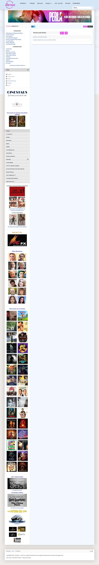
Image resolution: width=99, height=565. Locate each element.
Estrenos (23, 3)
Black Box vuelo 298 (10, 52)
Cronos (7, 50)
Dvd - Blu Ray (59, 3)
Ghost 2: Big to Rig (10, 42)
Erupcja (19, 39)
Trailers (32, 3)
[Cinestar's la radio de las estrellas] (17, 93)
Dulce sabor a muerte (11, 53)
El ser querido (9, 36)
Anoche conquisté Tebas (12, 39)
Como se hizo (11, 76)
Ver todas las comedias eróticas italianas (17, 226)
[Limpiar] (66, 33)
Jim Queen (8, 63)
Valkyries (8, 60)
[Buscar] (62, 33)
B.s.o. (9, 85)
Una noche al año (10, 34)
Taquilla (48, 3)
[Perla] (50, 16)
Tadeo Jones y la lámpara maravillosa (14, 33)
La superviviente (9, 41)
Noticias (67, 3)
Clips (9, 78)
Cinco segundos (9, 61)
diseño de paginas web (57, 555)
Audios (9, 74)
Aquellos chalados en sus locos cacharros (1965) (44, 40)
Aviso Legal (8, 557)
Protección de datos (16, 557)
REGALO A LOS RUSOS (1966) (40, 37)
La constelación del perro (12, 38)
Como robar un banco (11, 55)
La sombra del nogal (10, 44)
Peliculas (40, 3)
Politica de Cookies (26, 557)
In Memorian (76, 3)
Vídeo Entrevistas (12, 81)
